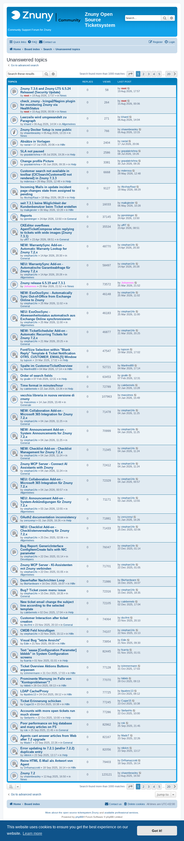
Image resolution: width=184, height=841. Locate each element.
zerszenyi (29, 520)
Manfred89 (30, 369)
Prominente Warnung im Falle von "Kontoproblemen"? (45, 680)
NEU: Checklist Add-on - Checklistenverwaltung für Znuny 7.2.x (44, 530)
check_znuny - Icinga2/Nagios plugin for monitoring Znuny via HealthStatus (47, 104)
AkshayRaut (31, 197)
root (26, 95)
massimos (30, 402)
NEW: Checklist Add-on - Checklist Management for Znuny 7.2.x (45, 450)
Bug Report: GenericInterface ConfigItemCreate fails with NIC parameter (43, 549)
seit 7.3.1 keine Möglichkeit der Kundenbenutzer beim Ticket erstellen (48, 205)
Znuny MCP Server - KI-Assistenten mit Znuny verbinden (46, 566)
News (63, 95)
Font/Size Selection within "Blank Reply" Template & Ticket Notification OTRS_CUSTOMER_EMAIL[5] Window (48, 353)
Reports (26, 215)
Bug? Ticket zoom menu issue (43, 590)
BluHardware (31, 583)
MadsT (28, 742)
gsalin (27, 378)
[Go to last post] (128, 88)
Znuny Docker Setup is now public (46, 129)
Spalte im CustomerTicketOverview (46, 366)
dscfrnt (28, 624)
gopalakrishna (32, 154)
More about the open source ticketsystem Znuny (72, 812)
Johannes (30, 286)
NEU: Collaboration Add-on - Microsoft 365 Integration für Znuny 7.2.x (46, 482)
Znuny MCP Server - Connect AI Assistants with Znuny (43, 465)
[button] (130, 74)
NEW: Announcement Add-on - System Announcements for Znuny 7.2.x (46, 433)
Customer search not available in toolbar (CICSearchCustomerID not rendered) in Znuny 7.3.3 (46, 174)
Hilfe (62, 144)
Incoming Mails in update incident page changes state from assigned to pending (47, 190)
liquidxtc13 (30, 694)
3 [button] (149, 74)
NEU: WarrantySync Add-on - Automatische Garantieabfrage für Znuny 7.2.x (45, 267)
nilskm (27, 755)
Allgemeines (69, 124)
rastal (27, 144)
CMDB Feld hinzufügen (37, 630)
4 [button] (154, 74)
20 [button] (168, 74)
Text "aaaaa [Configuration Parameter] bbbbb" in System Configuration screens (48, 653)
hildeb (27, 685)
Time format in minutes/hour (41, 385)
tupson (28, 360)
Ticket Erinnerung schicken (40, 701)
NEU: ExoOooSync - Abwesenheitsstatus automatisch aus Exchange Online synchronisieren (47, 315)
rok (26, 730)
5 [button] (159, 74)
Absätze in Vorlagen (35, 141)
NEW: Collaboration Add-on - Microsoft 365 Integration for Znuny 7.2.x (46, 414)
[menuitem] (32, 42)
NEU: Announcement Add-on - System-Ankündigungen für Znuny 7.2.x (45, 501)
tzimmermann (32, 673)
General (71, 218)
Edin (26, 643)
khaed (27, 124)
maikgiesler (30, 210)
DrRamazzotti (32, 767)
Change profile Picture (37, 161)
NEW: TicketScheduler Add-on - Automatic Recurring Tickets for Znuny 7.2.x (44, 334)
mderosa (29, 181)
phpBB (79, 817)
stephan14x (31, 255)
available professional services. (121, 812)
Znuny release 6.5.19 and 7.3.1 (42, 283)
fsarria (27, 660)
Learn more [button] (32, 833)
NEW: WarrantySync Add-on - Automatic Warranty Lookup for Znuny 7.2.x (43, 248)
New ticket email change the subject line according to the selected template (47, 605)
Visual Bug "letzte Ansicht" (40, 640)
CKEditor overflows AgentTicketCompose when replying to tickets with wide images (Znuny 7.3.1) (47, 231)
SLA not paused (32, 151)
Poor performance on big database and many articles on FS (46, 725)
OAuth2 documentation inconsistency (48, 517)
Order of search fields (36, 375)
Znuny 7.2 (27, 773)
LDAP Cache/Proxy (34, 691)
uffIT (26, 239)
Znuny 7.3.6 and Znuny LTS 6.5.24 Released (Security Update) (45, 90)
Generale (25, 405)
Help (72, 154)
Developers (27, 559)
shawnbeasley (32, 132)
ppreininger (30, 218)
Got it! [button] (157, 831)
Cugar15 (29, 704)
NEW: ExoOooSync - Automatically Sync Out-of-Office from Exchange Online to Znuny (46, 296)
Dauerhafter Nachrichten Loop (42, 580)
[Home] (46, 16)
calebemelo (30, 388)
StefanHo (29, 717)
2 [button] (143, 74)
